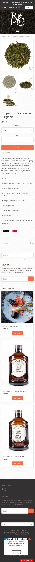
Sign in (4, 7)
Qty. (17, 135)
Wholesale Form (26, 534)
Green (8, 36)
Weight (17, 126)
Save (15, 231)
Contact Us (25, 530)
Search (5, 530)
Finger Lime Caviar (10, 326)
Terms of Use (24, 532)
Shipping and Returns (10, 532)
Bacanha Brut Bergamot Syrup (15, 391)
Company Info (15, 530)
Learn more (16, 552)
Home (3, 36)
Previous (4, 243)
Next (32, 243)
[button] (18, 560)
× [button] (27, 538)
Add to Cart (17, 147)
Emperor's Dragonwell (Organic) (21, 36)
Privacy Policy (8, 534)
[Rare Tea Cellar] (17, 25)
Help (16, 534)
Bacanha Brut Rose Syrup (13, 456)
